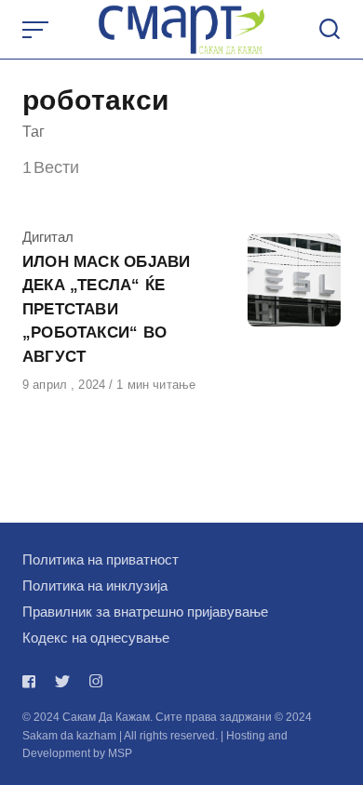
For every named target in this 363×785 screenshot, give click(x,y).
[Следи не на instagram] (96, 681)
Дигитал (48, 237)
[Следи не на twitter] (62, 681)
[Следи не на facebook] (32, 681)
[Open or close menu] (37, 30)
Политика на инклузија (95, 585)
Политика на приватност (100, 559)
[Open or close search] (329, 30)
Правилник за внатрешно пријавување (145, 611)
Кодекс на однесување (95, 637)
